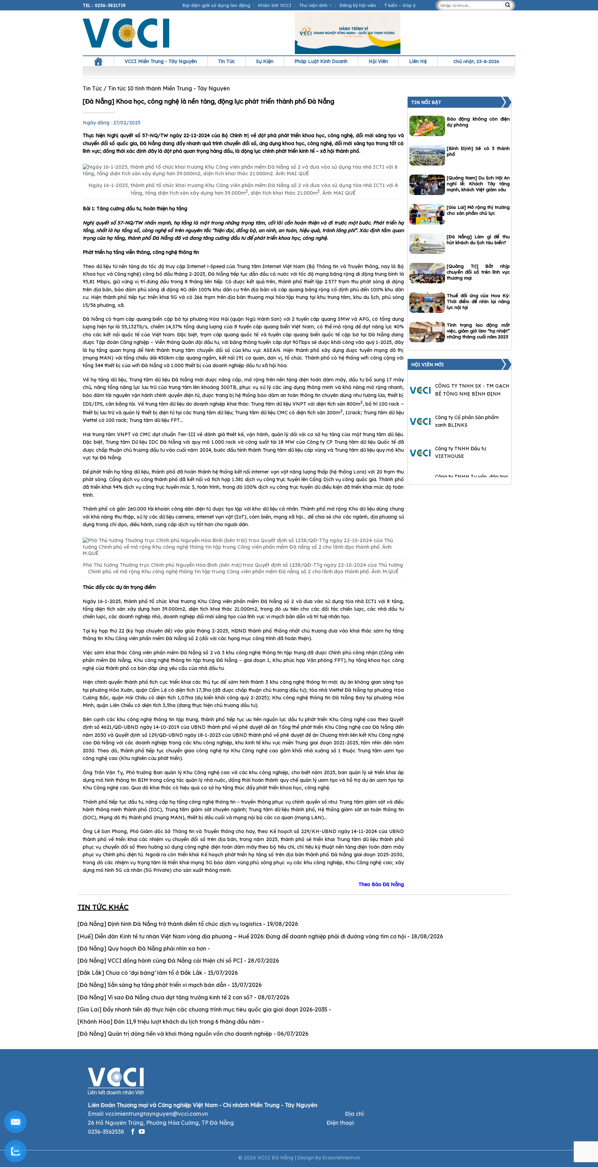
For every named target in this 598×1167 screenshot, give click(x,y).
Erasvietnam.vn (341, 1158)
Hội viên (378, 61)
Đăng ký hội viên (357, 5)
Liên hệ (418, 61)
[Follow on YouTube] (142, 1132)
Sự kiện (264, 61)
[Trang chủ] (98, 61)
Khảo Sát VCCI (274, 5)
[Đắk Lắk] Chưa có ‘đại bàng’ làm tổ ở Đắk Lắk (140, 972)
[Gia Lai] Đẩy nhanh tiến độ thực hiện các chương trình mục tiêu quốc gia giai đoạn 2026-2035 (202, 1009)
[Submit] (509, 5)
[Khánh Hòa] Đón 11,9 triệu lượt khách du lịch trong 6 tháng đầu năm (169, 1021)
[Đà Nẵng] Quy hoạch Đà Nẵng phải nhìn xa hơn (142, 948)
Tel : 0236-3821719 (104, 5)
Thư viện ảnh (313, 5)
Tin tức (226, 61)
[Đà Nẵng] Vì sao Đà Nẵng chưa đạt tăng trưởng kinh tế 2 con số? (165, 997)
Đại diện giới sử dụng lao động (216, 5)
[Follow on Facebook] (133, 1132)
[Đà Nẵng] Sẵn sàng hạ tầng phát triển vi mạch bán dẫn (152, 984)
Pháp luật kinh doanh (321, 61)
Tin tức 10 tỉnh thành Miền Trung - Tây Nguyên (169, 88)
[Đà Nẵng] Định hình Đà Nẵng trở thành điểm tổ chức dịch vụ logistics (170, 923)
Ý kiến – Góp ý (400, 5)
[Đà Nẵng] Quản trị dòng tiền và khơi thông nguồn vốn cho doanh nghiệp (175, 1033)
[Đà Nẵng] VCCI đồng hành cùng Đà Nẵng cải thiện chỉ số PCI (160, 960)
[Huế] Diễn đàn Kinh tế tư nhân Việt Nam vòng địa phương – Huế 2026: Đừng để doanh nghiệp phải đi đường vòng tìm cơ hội (242, 936)
